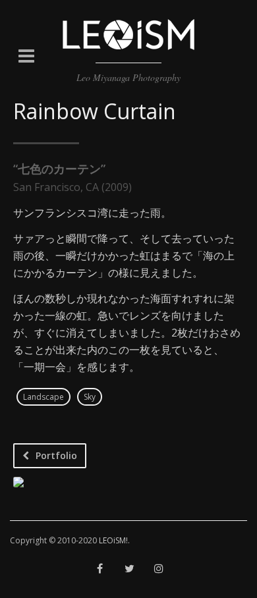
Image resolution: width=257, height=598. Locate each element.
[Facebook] (99, 568)
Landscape (43, 396)
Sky (90, 396)
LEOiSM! (113, 540)
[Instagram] (159, 568)
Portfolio (56, 455)
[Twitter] (129, 568)
